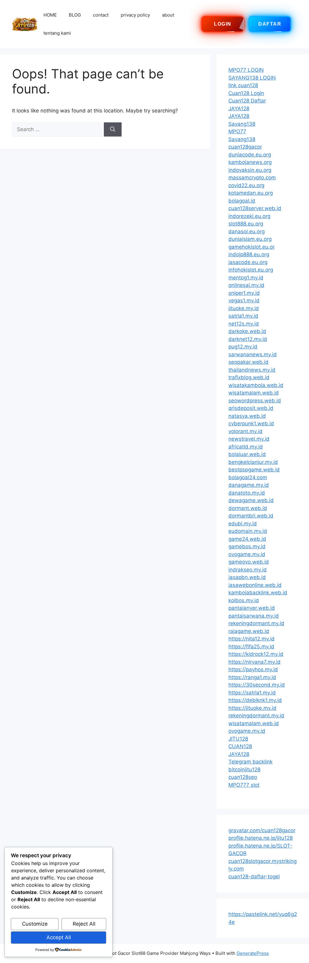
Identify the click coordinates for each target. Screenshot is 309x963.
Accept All (58, 937)
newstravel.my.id (248, 439)
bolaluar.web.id (247, 454)
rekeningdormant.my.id (256, 623)
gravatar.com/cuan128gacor (261, 830)
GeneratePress (253, 953)
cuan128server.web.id (254, 208)
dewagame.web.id (251, 500)
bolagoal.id (241, 201)
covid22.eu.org (246, 185)
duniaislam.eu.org (250, 239)
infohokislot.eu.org (250, 270)
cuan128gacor (245, 147)
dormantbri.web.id (250, 516)
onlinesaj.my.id (246, 285)
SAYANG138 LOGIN (252, 78)
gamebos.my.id (247, 546)
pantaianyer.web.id (251, 608)
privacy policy (135, 15)
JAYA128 (238, 108)
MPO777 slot (244, 785)
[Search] (113, 129)
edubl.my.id (242, 524)
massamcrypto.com (252, 178)
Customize (35, 924)
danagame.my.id (248, 485)
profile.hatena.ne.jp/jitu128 (260, 838)
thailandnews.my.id (252, 370)
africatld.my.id (245, 447)
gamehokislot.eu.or (251, 247)
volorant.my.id (245, 431)
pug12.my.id (242, 347)
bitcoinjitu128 (244, 769)
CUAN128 (240, 746)
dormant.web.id (247, 508)
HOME (50, 15)
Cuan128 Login (246, 93)
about (168, 15)
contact (101, 15)
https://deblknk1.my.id (255, 700)
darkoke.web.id (247, 331)
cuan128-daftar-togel (254, 876)
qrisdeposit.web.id (250, 408)
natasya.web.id (247, 416)
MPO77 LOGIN (246, 70)
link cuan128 (243, 85)
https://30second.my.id (256, 685)
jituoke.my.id (243, 308)
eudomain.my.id (247, 531)
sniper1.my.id (244, 293)
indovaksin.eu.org (249, 170)
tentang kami (57, 33)
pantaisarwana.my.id (253, 616)
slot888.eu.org (245, 224)
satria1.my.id (243, 316)
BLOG (75, 15)
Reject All (84, 924)
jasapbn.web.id (247, 577)
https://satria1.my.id (252, 693)
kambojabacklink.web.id (257, 593)
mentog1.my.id (245, 278)
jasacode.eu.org (247, 262)
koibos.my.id (243, 600)
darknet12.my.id (247, 339)
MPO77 (237, 131)
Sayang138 (241, 124)
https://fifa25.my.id (251, 647)
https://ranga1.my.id (252, 677)
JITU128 (238, 739)
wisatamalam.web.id (253, 393)
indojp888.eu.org (248, 254)
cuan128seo (242, 777)
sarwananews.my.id (252, 354)
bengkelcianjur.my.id (253, 462)
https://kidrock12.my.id (255, 654)
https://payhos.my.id (253, 669)
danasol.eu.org (246, 231)
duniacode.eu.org (249, 155)
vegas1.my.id (244, 300)
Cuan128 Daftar (247, 101)
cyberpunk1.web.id (251, 423)
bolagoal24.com (247, 477)
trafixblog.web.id (248, 377)
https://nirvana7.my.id (254, 662)
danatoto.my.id (246, 493)
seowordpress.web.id (254, 401)
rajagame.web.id (248, 631)
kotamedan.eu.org (250, 193)
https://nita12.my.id (251, 639)
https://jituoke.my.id (252, 708)
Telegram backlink (250, 762)
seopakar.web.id (248, 362)
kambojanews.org (250, 162)
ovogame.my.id (246, 554)
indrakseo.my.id (247, 570)
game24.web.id (247, 539)
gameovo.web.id (248, 562)
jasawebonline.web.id (255, 585)
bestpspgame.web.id (254, 470)
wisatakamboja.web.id (255, 385)
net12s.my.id (243, 324)
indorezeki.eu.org (249, 216)
